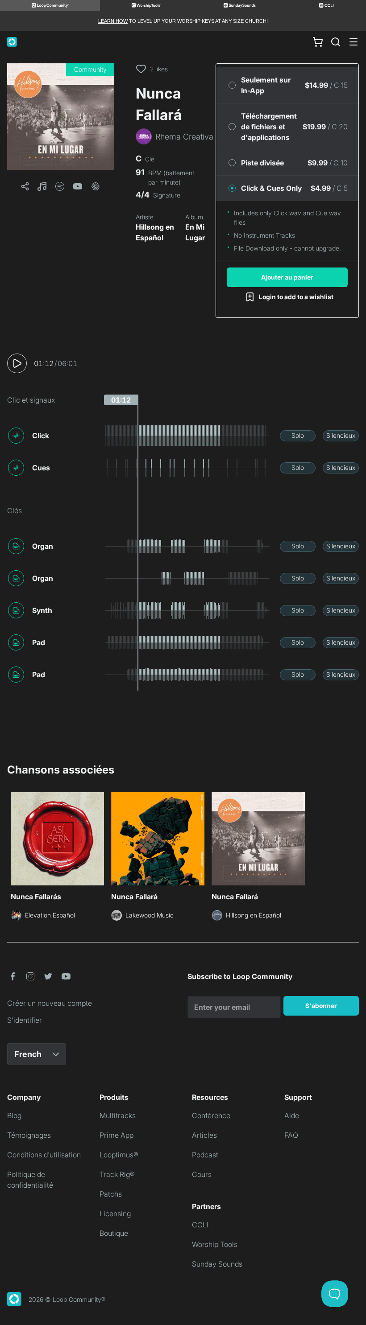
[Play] (17, 363)
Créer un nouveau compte (49, 1003)
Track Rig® (117, 1174)
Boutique (114, 1233)
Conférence (211, 1115)
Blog (14, 1115)
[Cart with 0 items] (317, 42)
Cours (202, 1174)
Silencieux (340, 435)
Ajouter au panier (287, 277)
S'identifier (24, 1020)
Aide (291, 1115)
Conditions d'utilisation (44, 1154)
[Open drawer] (353, 42)
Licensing (115, 1213)
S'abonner (321, 1005)
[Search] (335, 42)
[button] (61, 117)
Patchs (111, 1193)
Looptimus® (119, 1154)
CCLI (200, 1224)
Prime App (116, 1135)
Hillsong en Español (155, 232)
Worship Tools (214, 1244)
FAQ (291, 1135)
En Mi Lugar (195, 232)
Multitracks (118, 1115)
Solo (297, 435)
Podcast (205, 1154)
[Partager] (25, 186)
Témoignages (29, 1135)
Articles (204, 1135)
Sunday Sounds (217, 1263)
